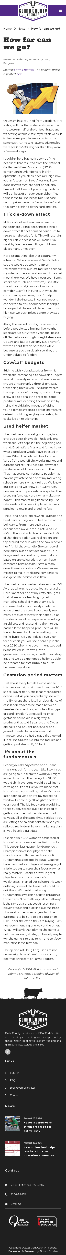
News (21, 28)
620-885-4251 (19, 1194)
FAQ (12, 1080)
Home (7, 28)
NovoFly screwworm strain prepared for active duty (38, 1127)
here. (19, 74)
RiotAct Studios (48, 1251)
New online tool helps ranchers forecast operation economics (40, 1151)
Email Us (16, 1203)
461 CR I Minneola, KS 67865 (27, 1185)
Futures (14, 1073)
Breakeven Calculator (22, 1087)
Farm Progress (24, 69)
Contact (14, 1095)
